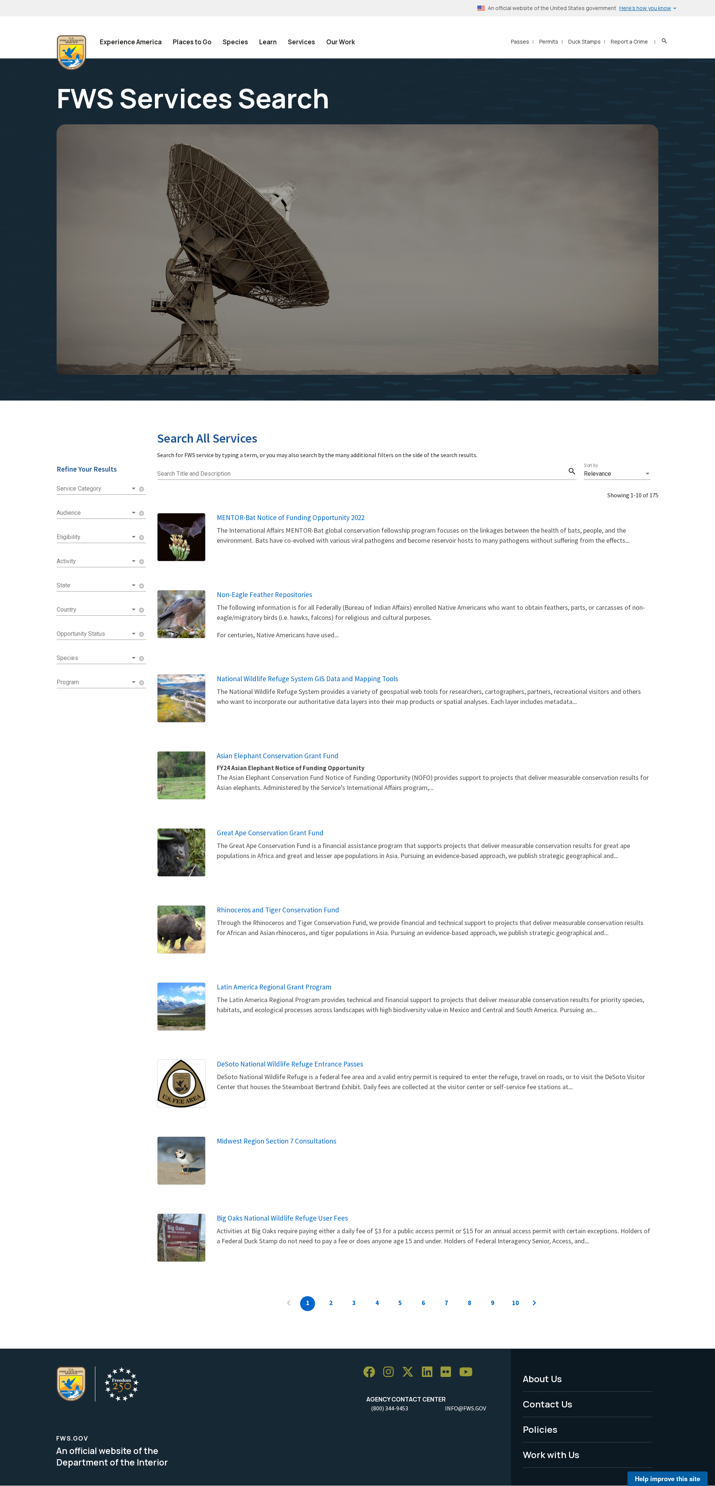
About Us (542, 1378)
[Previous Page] (288, 1303)
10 (515, 1303)
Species (235, 42)
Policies (540, 1429)
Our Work (340, 42)
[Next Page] (534, 1303)
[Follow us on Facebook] (371, 1372)
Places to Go (192, 42)
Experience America (131, 42)
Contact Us (547, 1404)
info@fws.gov (465, 1408)
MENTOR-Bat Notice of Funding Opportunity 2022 (291, 517)
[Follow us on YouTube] (468, 1372)
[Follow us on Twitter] (410, 1372)
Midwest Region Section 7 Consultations (276, 1140)
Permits (548, 41)
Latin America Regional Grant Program (274, 986)
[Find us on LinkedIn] (430, 1372)
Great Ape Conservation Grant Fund (270, 832)
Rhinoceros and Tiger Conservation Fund (278, 909)
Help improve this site (667, 1478)
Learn (268, 42)
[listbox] (617, 474)
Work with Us (551, 1454)
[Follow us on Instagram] (391, 1372)
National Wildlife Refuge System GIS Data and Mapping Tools (307, 678)
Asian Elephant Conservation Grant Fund (278, 755)
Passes (520, 41)
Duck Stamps (584, 41)
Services (301, 42)
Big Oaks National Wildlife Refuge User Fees (282, 1218)
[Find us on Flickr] (448, 1372)
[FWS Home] (71, 53)
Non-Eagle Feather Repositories (264, 594)
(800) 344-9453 (389, 1408)
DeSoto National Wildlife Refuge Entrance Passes (290, 1063)
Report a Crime (629, 41)
